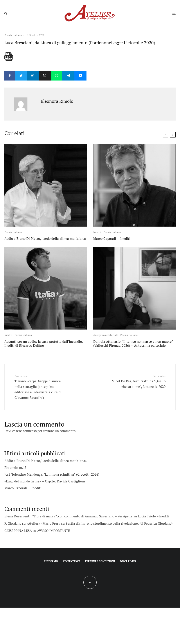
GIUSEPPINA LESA (18, 530)
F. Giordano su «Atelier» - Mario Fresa (32, 523)
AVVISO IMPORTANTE (53, 530)
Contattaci (71, 561)
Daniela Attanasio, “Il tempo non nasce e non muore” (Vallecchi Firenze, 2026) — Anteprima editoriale (133, 343)
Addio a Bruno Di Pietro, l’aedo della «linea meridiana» (45, 238)
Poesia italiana (13, 35)
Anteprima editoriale (105, 335)
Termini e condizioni (100, 561)
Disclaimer (128, 561)
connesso (30, 431)
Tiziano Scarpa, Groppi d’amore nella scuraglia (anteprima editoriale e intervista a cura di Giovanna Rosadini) (37, 387)
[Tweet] (21, 76)
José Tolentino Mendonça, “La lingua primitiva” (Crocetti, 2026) (51, 474)
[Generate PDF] (8, 56)
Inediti (97, 232)
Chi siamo (51, 561)
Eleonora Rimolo (57, 101)
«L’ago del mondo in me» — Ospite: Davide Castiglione (45, 481)
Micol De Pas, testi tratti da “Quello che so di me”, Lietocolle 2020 (139, 381)
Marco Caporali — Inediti (111, 238)
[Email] (45, 76)
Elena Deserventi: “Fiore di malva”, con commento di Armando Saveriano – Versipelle (68, 516)
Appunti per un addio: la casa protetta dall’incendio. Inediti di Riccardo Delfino (43, 343)
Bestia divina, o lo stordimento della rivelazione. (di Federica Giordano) (119, 523)
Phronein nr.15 (15, 467)
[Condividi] (9, 76)
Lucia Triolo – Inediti (153, 516)
